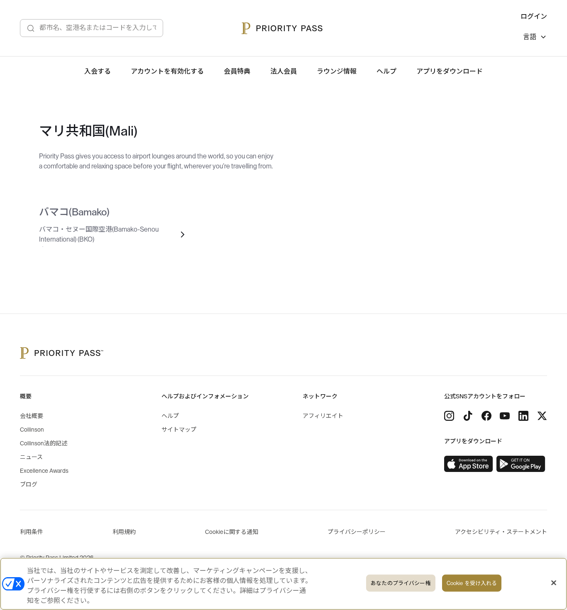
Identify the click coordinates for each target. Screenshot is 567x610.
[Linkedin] (523, 416)
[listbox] (535, 38)
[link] (468, 464)
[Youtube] (505, 416)
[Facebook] (486, 416)
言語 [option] (529, 37)
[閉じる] (554, 583)
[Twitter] (542, 416)
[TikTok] (468, 416)
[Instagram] (449, 416)
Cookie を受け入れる (472, 583)
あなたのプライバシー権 (400, 583)
